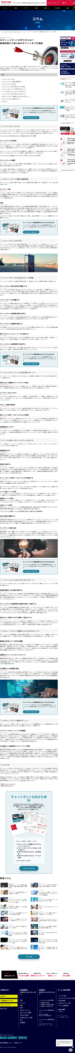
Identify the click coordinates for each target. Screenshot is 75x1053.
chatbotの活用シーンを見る (66, 66)
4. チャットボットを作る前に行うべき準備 (13, 86)
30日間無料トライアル (7, 1000)
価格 (21, 1007)
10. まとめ (4, 101)
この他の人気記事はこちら (67, 123)
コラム (24, 31)
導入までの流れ (24, 1015)
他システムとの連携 (25, 1012)
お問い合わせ (3, 1008)
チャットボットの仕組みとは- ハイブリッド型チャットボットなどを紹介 (21, 155)
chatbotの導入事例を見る (65, 72)
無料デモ (3, 996)
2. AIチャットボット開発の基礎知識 (11, 81)
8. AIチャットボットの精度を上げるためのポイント (16, 96)
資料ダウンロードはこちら (8, 784)
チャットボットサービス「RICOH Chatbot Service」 (11, 31)
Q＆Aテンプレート (25, 1010)
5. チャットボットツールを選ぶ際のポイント (14, 89)
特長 (21, 1000)
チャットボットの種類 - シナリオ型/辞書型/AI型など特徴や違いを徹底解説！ (22, 511)
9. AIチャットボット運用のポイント (11, 99)
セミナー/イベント (6, 1005)
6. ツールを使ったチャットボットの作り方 (13, 91)
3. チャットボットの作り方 (9, 84)
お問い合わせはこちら (7, 786)
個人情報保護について (6, 1043)
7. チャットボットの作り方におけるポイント (14, 94)
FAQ (21, 1020)
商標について (18, 1043)
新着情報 (22, 1022)
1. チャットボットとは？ (8, 79)
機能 (21, 1005)
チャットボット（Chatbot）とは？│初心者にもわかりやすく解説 (18, 136)
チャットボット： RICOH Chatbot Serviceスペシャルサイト (29, 3)
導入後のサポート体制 (26, 1017)
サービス (22, 1003)
